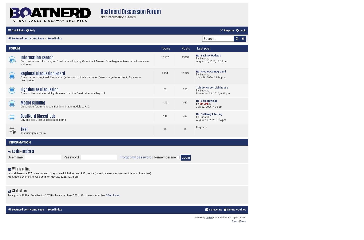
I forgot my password (135, 157)
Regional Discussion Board (43, 73)
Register (28, 151)
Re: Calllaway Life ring (209, 114)
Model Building (33, 102)
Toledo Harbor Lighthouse (212, 87)
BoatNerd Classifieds (38, 115)
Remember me (165, 157)
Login (16, 151)
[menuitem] (30, 31)
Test (24, 129)
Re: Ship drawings (206, 100)
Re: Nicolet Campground (211, 71)
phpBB (209, 217)
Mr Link (204, 103)
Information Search (37, 57)
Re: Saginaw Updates (208, 55)
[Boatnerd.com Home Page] (52, 14)
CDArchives (112, 195)
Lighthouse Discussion (40, 89)
